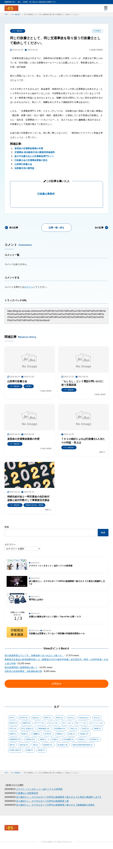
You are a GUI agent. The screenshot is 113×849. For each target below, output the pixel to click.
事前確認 (44, 728)
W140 (13, 723)
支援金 (30, 739)
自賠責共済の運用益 (24, 168)
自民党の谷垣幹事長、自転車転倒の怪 (23, 671)
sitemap (84, 718)
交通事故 (60, 728)
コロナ (53, 723)
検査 (44, 739)
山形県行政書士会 (23, 164)
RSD (60, 718)
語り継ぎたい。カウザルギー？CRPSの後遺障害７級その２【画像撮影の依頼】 (55, 805)
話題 (30, 750)
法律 (82, 739)
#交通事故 (97, 31)
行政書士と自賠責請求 (27, 793)
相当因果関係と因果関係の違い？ (21, 667)
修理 (13, 734)
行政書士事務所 (46, 193)
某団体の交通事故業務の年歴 (28, 148)
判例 (25, 734)
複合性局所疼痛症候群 (82, 745)
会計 (74, 728)
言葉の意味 (15, 750)
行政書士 (63, 745)
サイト (67, 723)
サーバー (81, 723)
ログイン (28, 287)
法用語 (95, 739)
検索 (7, 527)
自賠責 (48, 745)
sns (97, 718)
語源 (42, 750)
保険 (98, 728)
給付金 (24, 745)
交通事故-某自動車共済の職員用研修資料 (34, 152)
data (36, 718)
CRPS (24, 718)
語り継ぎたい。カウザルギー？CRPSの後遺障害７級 (42, 801)
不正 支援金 (27, 728)
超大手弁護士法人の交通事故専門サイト (34, 156)
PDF (48, 718)
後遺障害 (15, 739)
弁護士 (84, 734)
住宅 (86, 728)
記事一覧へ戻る (56, 227)
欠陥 (55, 739)
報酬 (37, 734)
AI (12, 718)
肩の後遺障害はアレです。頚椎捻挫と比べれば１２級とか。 (34, 655)
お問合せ (56, 683)
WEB (26, 723)
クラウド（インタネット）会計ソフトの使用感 (39, 789)
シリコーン (97, 723)
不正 (13, 728)
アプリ (40, 723)
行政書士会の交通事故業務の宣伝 (31, 160)
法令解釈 (68, 739)
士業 (48, 734)
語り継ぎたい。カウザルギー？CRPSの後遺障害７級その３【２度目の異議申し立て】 (59, 797)
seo (71, 718)
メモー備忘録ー (17, 31)
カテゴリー (10, 544)
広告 (72, 734)
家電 (60, 734)
